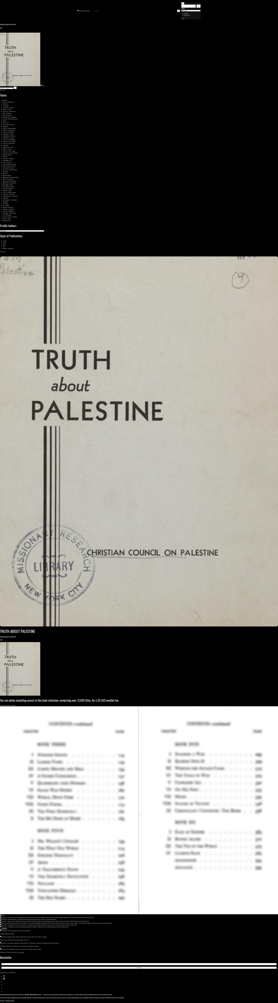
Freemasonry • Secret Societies (10, 153)
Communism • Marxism (8, 124)
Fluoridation (6, 145)
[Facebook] (1, 32)
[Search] (198, 6)
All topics (5, 100)
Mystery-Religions (7, 175)
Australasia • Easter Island (9, 111)
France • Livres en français (9, 151)
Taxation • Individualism (8, 211)
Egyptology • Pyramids (8, 134)
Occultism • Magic (7, 190)
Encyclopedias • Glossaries (9, 136)
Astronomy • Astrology (8, 108)
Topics (183, 8)
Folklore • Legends (7, 149)
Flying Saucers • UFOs (8, 147)
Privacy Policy (12, 972)
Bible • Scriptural (7, 113)
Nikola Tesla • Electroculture (9, 183)
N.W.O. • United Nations (8, 179)
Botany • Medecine (7, 115)
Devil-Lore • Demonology (8, 130)
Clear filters (3, 90)
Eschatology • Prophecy (8, 138)
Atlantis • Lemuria (7, 109)
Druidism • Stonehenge (8, 132)
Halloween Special (7, 155)
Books (4, 243)
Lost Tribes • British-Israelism (10, 170)
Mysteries (5, 173)
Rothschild (5, 202)
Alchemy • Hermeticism (8, 102)
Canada (4, 121)
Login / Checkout (4, 705)
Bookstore (6, 972)
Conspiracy (5, 126)
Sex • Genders (6, 205)
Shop (92, 917)
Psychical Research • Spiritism (10, 196)
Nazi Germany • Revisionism (9, 181)
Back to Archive (11, 705)
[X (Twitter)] (2, 32)
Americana (5, 104)
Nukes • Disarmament (8, 188)
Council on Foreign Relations (9, 128)
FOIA (4, 246)
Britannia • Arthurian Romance (10, 119)
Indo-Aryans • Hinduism (8, 158)
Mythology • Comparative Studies (11, 177)
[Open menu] (178, 11)
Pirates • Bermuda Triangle (9, 192)
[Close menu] (182, 3)
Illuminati (5, 157)
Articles (5, 241)
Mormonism (5, 172)
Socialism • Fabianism (8, 207)
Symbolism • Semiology (8, 209)
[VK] (4, 32)
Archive (1, 972)
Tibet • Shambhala (7, 215)
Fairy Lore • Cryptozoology (9, 140)
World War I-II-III (7, 220)
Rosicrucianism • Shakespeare (10, 200)
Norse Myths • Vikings (8, 185)
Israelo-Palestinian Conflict (9, 164)
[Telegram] (6, 32)
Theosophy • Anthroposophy (9, 213)
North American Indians (8, 187)
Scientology (5, 204)
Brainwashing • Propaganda (9, 117)
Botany (4, 245)
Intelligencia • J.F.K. (7, 160)
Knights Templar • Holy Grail (9, 166)
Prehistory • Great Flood (8, 194)
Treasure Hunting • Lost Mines (10, 217)
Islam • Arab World (7, 162)
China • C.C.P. (6, 123)
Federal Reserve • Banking (9, 141)
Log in (182, 18)
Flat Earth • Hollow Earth (8, 143)
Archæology (5, 106)
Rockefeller (5, 198)
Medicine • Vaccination (8, 248)
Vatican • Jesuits (7, 219)
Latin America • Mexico (8, 168)
